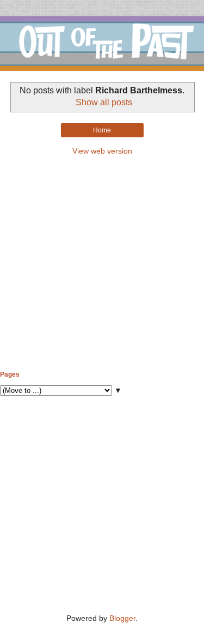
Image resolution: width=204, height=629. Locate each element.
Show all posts (104, 102)
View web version (102, 151)
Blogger (122, 618)
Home (102, 130)
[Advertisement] (102, 263)
